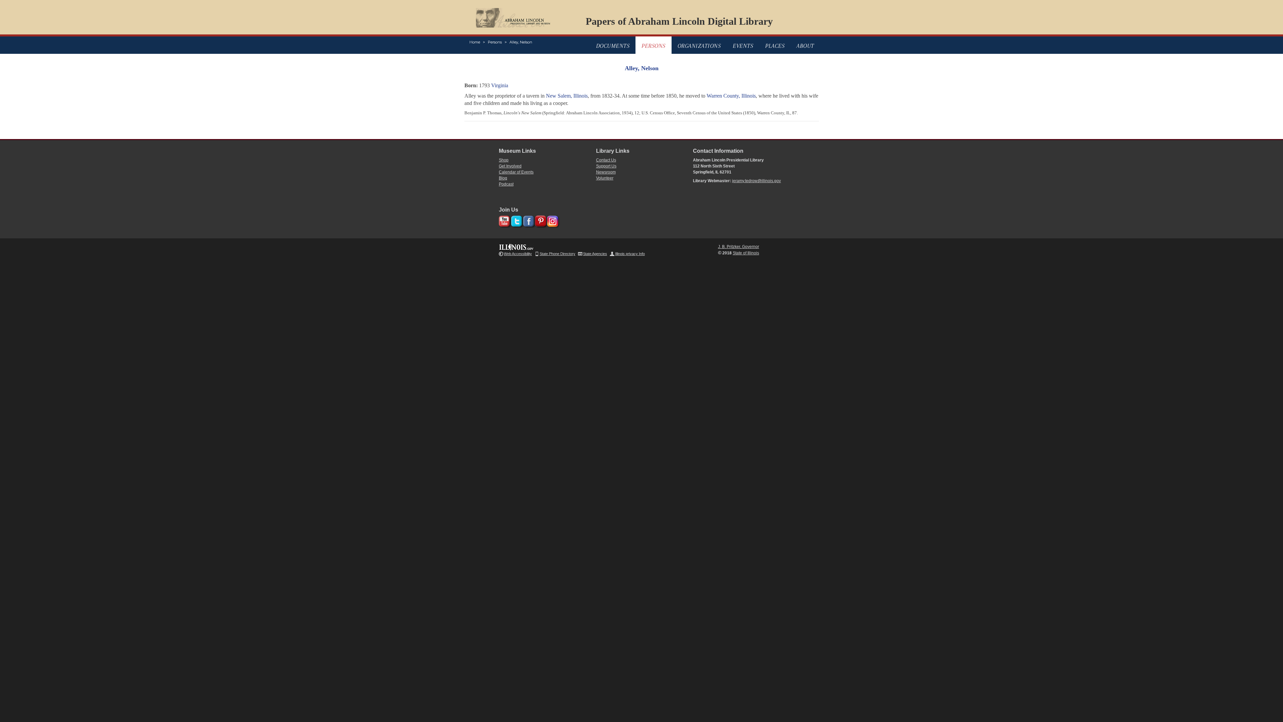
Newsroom (606, 172)
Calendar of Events (516, 172)
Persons (495, 42)
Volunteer (604, 178)
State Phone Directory (557, 254)
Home (474, 42)
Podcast (506, 184)
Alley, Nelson (521, 42)
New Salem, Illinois (567, 96)
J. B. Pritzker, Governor (738, 246)
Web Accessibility (518, 254)
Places (775, 45)
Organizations (699, 45)
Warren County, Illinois (731, 96)
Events (743, 45)
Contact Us (606, 160)
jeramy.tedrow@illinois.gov (756, 180)
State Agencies (595, 254)
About (805, 45)
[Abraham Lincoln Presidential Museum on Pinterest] (540, 220)
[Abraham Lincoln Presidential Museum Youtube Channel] (504, 220)
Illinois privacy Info (630, 254)
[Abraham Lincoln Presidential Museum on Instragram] (552, 220)
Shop (504, 160)
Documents (613, 45)
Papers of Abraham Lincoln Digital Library (679, 21)
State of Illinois (746, 253)
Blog (503, 178)
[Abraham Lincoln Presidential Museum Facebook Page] (528, 220)
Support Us (606, 166)
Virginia (499, 85)
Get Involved (510, 166)
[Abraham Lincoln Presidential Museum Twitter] (516, 220)
